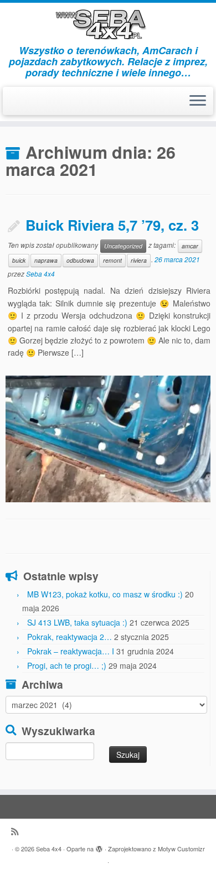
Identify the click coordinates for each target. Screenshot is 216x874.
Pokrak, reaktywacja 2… (69, 636)
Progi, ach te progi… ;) (66, 665)
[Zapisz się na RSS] (17, 831)
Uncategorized (123, 246)
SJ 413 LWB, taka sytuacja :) (77, 622)
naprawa (46, 260)
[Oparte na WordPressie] (99, 846)
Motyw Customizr (181, 848)
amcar (190, 246)
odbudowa (80, 260)
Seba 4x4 (40, 273)
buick (18, 260)
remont (112, 260)
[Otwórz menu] (197, 101)
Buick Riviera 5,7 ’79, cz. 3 (112, 225)
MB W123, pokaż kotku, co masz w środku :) (105, 594)
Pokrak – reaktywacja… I (70, 651)
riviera (139, 260)
